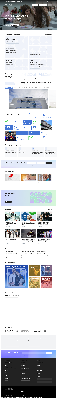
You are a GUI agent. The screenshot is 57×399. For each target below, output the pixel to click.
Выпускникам (7, 383)
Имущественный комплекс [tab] (9, 87)
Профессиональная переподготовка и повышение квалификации (38, 52)
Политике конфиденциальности (33, 165)
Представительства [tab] (16, 295)
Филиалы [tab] (10, 295)
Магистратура (32, 43)
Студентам (7, 375)
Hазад (49, 27)
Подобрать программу (48, 34)
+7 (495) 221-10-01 (19, 1)
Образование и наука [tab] (46, 87)
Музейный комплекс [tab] (38, 87)
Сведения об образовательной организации (26, 389)
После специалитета (9, 64)
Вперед (51, 27)
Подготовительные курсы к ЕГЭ (35, 54)
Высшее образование (35, 38)
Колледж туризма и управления (11, 52)
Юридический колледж (9, 41)
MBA (30, 56)
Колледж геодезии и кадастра (11, 50)
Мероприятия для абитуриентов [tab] (29, 87)
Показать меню (51, 1)
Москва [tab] (6, 295)
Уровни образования (25, 368)
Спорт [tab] (15, 87)
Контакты (39, 360)
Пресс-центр (39, 370)
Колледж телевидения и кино (11, 48)
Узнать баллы (8, 201)
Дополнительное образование (37, 47)
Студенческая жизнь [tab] (20, 87)
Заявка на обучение (9, 25)
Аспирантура (9, 60)
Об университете (8, 360)
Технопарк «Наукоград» (34, 62)
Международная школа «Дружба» (35, 66)
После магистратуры (9, 62)
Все (49, 171)
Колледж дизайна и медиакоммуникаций (12, 46)
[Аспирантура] (16, 64)
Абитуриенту (22, 391)
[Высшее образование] (40, 40)
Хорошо (40, 397)
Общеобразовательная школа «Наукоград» (37, 64)
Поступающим (24, 360)
